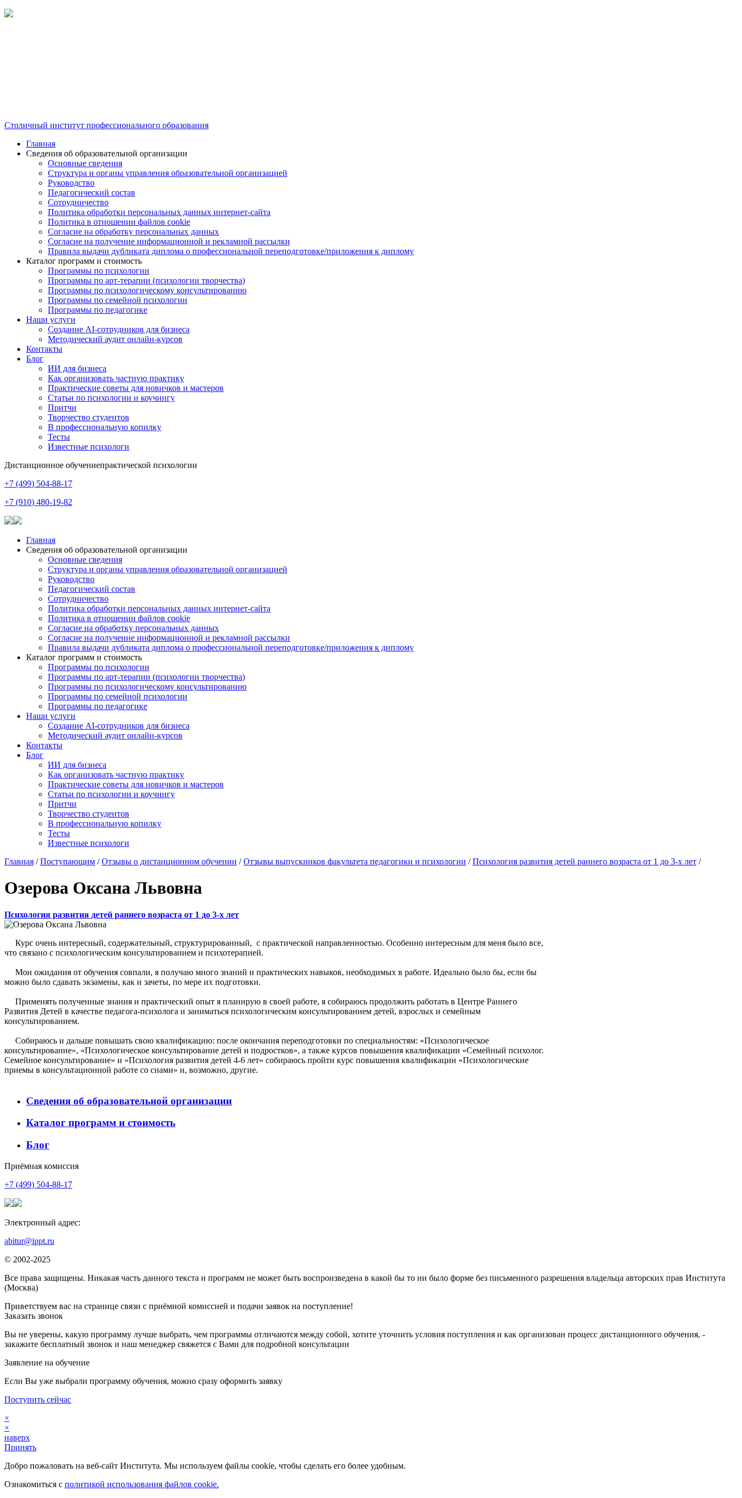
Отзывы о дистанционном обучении (169, 861)
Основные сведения (85, 163)
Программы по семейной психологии (117, 300)
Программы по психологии (98, 270)
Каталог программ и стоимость (100, 1122)
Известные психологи (88, 446)
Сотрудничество (78, 202)
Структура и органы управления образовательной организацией (167, 173)
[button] (371, 42)
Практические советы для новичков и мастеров (136, 388)
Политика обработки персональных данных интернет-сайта (159, 212)
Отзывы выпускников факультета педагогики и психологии (354, 861)
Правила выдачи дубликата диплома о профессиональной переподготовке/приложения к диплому (231, 251)
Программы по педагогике (97, 309)
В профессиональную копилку (104, 427)
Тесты (59, 436)
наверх (17, 1437)
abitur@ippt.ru (29, 1241)
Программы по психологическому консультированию (147, 290)
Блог (34, 358)
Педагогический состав (91, 192)
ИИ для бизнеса (77, 368)
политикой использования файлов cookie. (142, 1484)
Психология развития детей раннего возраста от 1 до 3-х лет (584, 861)
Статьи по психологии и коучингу (111, 397)
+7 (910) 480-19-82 (38, 502)
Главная (40, 143)
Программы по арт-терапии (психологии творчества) (146, 280)
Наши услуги (51, 319)
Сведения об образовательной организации (129, 1101)
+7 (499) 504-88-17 (38, 483)
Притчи (62, 407)
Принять (20, 1447)
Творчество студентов (88, 417)
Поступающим (67, 861)
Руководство (71, 182)
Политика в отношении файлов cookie (119, 221)
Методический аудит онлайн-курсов (115, 339)
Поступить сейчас (37, 1399)
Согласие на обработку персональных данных (133, 231)
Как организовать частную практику (116, 378)
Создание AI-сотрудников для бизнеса (119, 329)
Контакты (44, 348)
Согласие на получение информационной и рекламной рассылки (169, 241)
